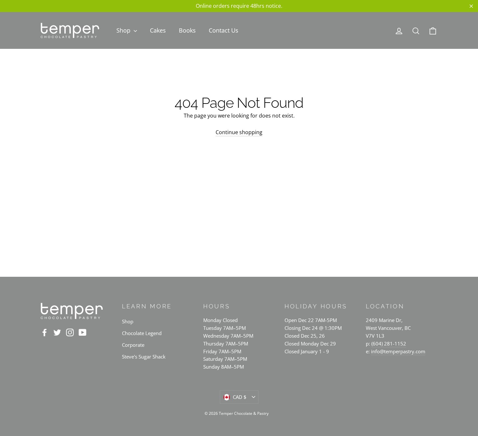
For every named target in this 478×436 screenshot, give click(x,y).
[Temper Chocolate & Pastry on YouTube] (82, 332)
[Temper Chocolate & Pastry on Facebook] (44, 332)
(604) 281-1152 (388, 343)
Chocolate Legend (142, 333)
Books (187, 30)
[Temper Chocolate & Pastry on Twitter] (57, 332)
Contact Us (223, 30)
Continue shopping (239, 132)
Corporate (133, 345)
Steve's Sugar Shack (144, 356)
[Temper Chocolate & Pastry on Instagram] (70, 332)
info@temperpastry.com (398, 351)
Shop (124, 30)
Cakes (158, 30)
